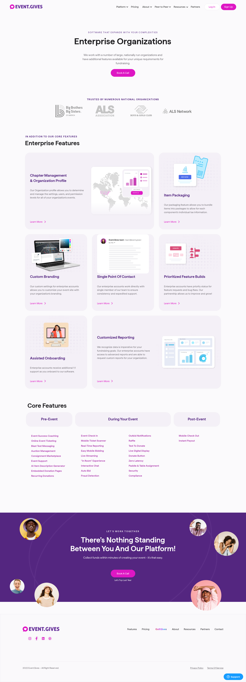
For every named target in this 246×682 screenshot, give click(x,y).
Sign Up (228, 6)
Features (132, 629)
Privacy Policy (196, 668)
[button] (121, 7)
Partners (195, 6)
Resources (189, 629)
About (175, 629)
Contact (219, 629)
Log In (212, 6)
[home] (26, 6)
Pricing (135, 6)
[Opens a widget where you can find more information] (233, 677)
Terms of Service (215, 668)
